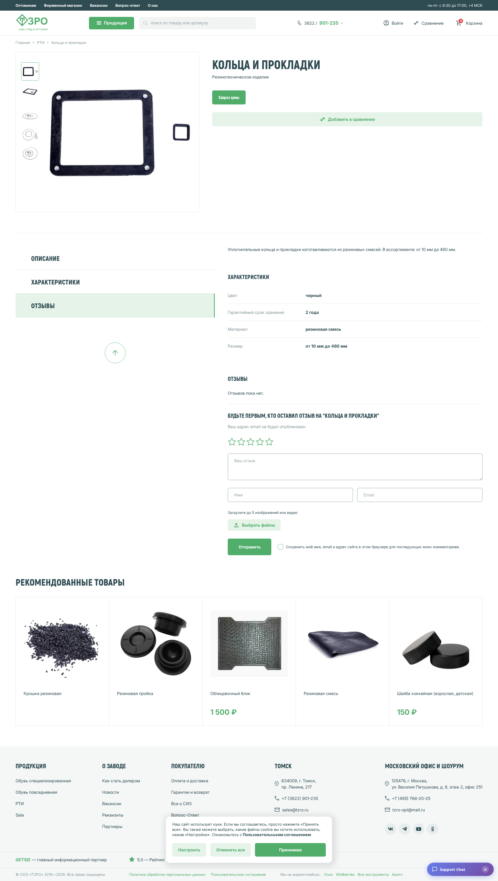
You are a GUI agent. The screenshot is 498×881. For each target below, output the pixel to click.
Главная (23, 42)
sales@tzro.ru (295, 809)
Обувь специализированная (43, 780)
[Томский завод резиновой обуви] (32, 23)
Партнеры (112, 826)
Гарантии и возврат (190, 792)
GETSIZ (23, 859)
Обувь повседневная (36, 792)
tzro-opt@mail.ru (408, 809)
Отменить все (230, 849)
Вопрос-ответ (127, 5)
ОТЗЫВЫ (43, 305)
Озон (328, 874)
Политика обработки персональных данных (167, 874)
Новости (110, 792)
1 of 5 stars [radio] (232, 442)
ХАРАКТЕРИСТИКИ (55, 282)
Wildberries (345, 874)
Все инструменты (373, 874)
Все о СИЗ (181, 803)
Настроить (189, 849)
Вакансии (99, 5)
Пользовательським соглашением (277, 834)
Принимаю (290, 849)
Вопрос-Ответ (185, 815)
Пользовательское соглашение (238, 874)
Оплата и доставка (189, 780)
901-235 (321, 23)
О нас (153, 5)
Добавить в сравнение (351, 119)
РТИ (40, 42)
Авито (397, 874)
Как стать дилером (121, 780)
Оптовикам (26, 5)
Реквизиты (112, 815)
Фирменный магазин (63, 5)
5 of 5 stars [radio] (269, 442)
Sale (20, 815)
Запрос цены (228, 97)
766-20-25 (411, 798)
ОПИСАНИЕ (45, 258)
